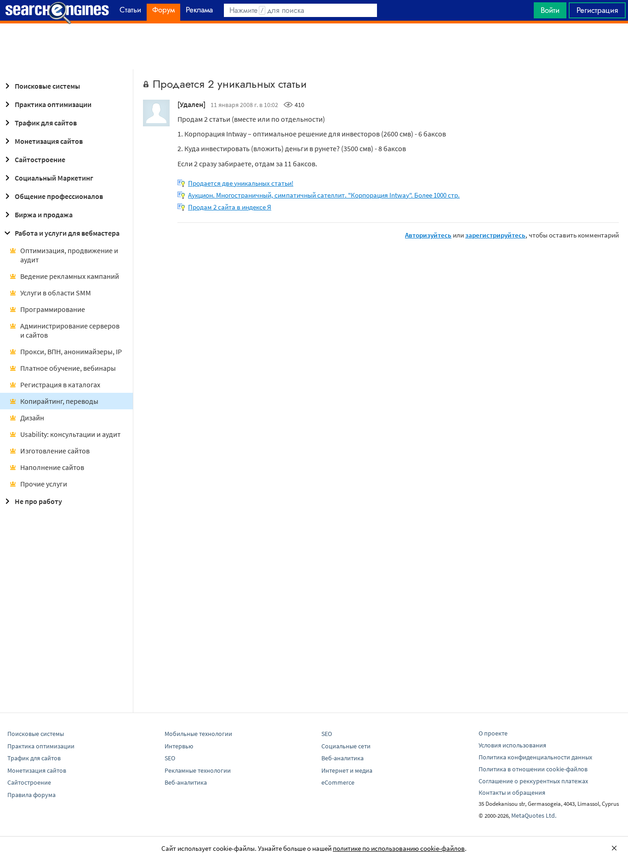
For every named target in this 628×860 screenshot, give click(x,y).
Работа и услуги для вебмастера (67, 233)
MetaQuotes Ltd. (533, 815)
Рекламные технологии (198, 770)
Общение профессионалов (59, 196)
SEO (170, 758)
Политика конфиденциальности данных (535, 757)
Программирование (52, 309)
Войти (550, 10)
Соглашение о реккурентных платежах (533, 781)
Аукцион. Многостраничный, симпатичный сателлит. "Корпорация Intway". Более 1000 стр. (324, 195)
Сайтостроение (40, 159)
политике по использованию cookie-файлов (399, 848)
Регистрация (597, 10)
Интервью (179, 746)
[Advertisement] (314, 46)
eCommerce (337, 782)
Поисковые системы (47, 86)
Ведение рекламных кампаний (69, 276)
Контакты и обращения (512, 792)
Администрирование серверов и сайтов (70, 330)
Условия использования (512, 745)
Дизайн (32, 417)
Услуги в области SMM (55, 292)
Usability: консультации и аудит (70, 434)
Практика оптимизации (53, 104)
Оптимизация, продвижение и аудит (69, 255)
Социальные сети (346, 746)
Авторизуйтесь (428, 235)
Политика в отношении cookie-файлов (533, 769)
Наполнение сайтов (52, 467)
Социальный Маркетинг (54, 177)
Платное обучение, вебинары (68, 368)
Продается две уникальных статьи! (240, 183)
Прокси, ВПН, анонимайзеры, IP (71, 351)
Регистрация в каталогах (60, 384)
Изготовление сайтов (55, 450)
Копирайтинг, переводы (59, 401)
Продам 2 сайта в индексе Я (229, 207)
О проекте (493, 733)
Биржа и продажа (44, 214)
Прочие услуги (43, 483)
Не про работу (38, 501)
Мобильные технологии (198, 734)
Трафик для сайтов (46, 122)
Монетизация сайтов (49, 141)
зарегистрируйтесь (495, 235)
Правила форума (31, 795)
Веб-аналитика (186, 782)
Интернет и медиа (346, 770)
